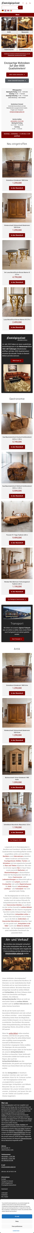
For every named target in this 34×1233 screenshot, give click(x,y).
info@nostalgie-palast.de (14, 953)
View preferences (17, 1226)
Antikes (3, 1115)
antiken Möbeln (26, 907)
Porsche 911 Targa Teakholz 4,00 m (17, 535)
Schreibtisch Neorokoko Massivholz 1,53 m (17, 824)
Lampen (17, 882)
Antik (9, 886)
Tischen (24, 861)
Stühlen (18, 861)
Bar (18, 868)
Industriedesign (23, 886)
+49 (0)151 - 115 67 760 (8, 1158)
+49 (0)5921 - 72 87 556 (8, 1156)
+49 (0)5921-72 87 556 (17, 121)
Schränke (4, 1119)
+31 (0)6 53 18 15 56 (7, 1160)
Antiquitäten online (21, 914)
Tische (11, 1119)
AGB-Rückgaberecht (7, 1183)
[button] (4, 378)
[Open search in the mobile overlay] (12, 7)
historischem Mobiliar (14, 905)
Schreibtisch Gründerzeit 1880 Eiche (17, 180)
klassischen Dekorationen (11, 921)
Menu (17, 15)
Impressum (4, 1189)
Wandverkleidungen (11, 872)
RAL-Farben (4, 1197)
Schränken (6, 863)
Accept (17, 1216)
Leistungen (4, 1193)
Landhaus (7, 889)
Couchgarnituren (9, 861)
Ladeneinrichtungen (9, 879)
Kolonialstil (19, 889)
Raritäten (6, 856)
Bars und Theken (10, 865)
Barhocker (21, 870)
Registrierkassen (25, 884)
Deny (17, 1221)
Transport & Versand (7, 1181)
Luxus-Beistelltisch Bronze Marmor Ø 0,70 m (17, 319)
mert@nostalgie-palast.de (17, 111)
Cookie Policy (16, 1230)
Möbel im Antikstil (23, 926)
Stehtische (12, 1130)
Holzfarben (4, 1195)
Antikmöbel (22, 919)
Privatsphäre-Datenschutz (8, 1185)
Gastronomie (17, 877)
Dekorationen (18, 856)
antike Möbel (13, 1033)
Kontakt (3, 1179)
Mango (30, 1119)
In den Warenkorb (17, 188)
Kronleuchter (6, 884)
